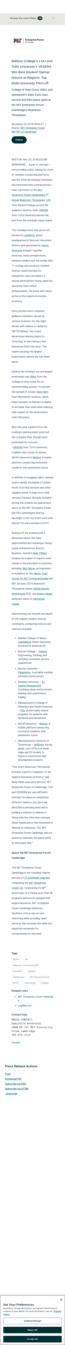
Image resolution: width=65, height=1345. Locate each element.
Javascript (11, 1093)
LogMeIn (45, 983)
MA (26, 959)
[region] (32, 1320)
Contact (16, 1042)
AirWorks (39, 744)
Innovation (17, 971)
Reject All (32, 1330)
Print (8, 1074)
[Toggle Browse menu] (53, 18)
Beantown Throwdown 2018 (26, 965)
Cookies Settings (32, 1321)
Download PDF (13, 1078)
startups (31, 971)
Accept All (32, 1339)
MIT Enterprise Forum (40, 977)
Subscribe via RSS (15, 1083)
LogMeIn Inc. (25, 1005)
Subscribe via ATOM (16, 1088)
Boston (16, 959)
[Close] (61, 1299)
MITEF (16, 983)
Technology (29, 983)
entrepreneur (18, 977)
